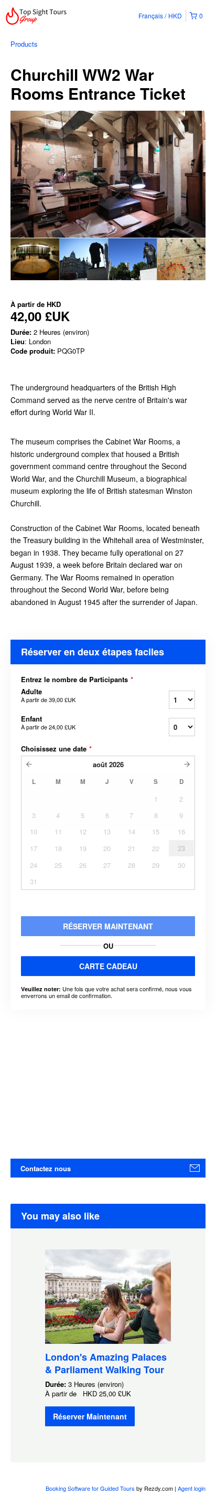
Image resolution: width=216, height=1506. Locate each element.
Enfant (48, 722)
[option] (34, 259)
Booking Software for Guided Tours (91, 1488)
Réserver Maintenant (90, 1416)
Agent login (192, 1488)
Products (24, 44)
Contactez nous (45, 1168)
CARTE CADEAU (108, 966)
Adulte (48, 695)
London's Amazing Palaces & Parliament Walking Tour (106, 1363)
